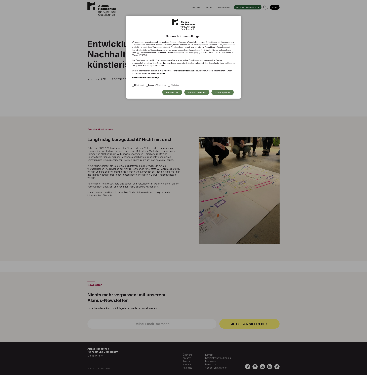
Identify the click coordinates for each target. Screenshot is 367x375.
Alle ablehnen (172, 92)
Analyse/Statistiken (157, 85)
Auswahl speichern (197, 92)
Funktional (139, 85)
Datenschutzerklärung (186, 71)
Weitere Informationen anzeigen (146, 77)
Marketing (175, 85)
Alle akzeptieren (222, 92)
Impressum (160, 73)
